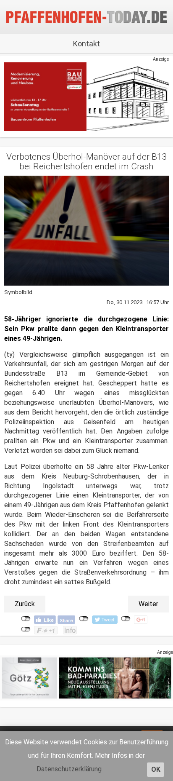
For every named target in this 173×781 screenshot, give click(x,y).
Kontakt (86, 43)
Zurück (25, 604)
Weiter (148, 604)
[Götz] (86, 678)
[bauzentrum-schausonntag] (86, 96)
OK (155, 769)
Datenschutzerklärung (69, 769)
